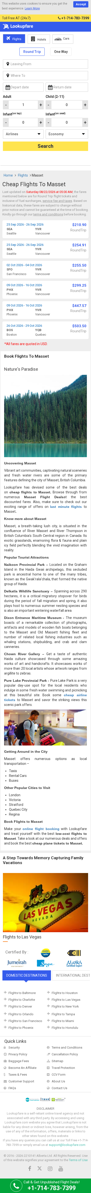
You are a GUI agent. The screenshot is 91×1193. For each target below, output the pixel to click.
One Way (61, 52)
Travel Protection (63, 1067)
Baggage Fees (18, 1061)
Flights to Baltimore (22, 992)
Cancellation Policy (65, 1054)
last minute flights (66, 507)
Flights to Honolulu (65, 1027)
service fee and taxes (57, 201)
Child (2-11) (55, 97)
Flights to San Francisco (25, 1021)
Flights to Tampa (63, 1014)
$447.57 (79, 306)
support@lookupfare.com (67, 1145)
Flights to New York (65, 1006)
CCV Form (59, 1074)
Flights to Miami (63, 1021)
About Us (58, 1081)
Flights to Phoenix (20, 1027)
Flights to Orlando (20, 1014)
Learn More (32, 8)
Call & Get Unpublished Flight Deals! (52, 1186)
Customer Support (21, 1081)
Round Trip (32, 52)
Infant (12, 114)
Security (14, 1047)
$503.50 (79, 326)
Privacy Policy (17, 1054)
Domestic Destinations (26, 975)
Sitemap (57, 1061)
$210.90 (79, 225)
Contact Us (59, 1088)
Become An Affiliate (22, 1067)
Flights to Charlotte (21, 999)
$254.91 (79, 245)
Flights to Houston (65, 992)
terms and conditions (48, 214)
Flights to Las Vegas (66, 999)
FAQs (12, 1088)
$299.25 (79, 285)
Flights (23, 175)
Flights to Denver (20, 1006)
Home (8, 175)
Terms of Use (78, 1160)
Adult (7, 97)
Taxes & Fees (17, 1074)
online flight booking (41, 829)
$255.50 (79, 265)
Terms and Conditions (67, 1047)
